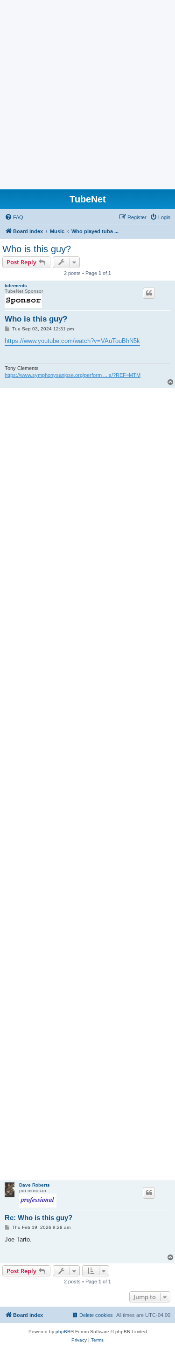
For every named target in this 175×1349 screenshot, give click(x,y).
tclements (16, 285)
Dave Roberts (34, 1185)
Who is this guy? (36, 249)
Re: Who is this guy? (38, 1217)
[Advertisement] (87, 97)
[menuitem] (14, 217)
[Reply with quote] (149, 293)
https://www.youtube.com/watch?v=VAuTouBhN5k (72, 340)
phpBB (63, 1331)
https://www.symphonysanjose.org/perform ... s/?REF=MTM (72, 375)
